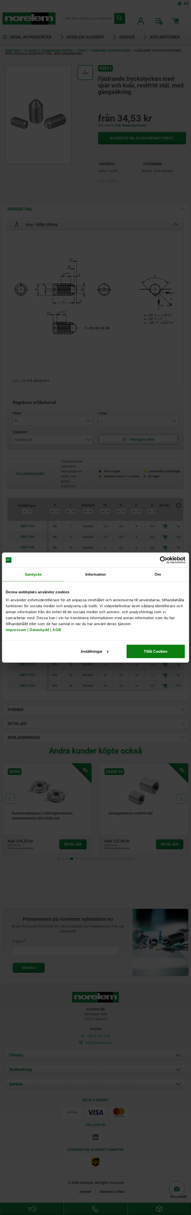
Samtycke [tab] (33, 574)
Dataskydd (39, 629)
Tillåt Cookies (155, 651)
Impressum (16, 629)
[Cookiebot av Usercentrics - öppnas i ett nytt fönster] (163, 560)
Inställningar (91, 651)
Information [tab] (95, 574)
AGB (56, 629)
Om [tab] (158, 574)
